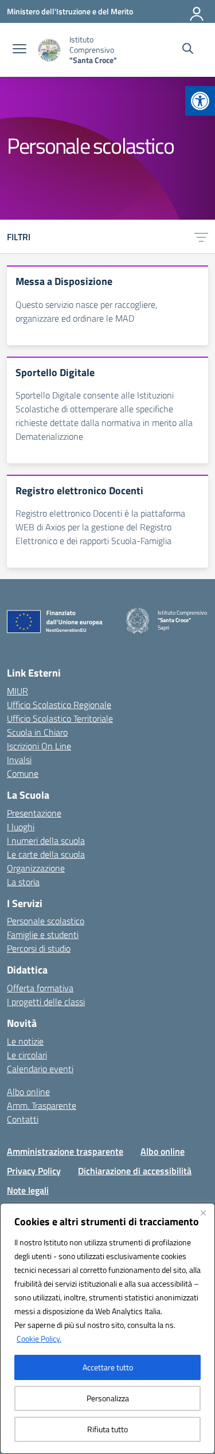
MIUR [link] (17, 691)
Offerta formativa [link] (40, 988)
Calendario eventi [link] (40, 1069)
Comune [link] (22, 773)
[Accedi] (197, 11)
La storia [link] (23, 882)
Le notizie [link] (25, 1041)
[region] (107, 1328)
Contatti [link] (22, 1119)
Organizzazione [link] (36, 868)
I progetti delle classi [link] (46, 1002)
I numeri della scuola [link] (46, 840)
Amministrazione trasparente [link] (65, 1151)
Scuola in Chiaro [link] (37, 732)
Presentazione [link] (34, 813)
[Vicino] (203, 1213)
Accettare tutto (108, 1367)
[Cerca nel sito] (188, 49)
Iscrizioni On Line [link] (39, 746)
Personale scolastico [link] (45, 921)
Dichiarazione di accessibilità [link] (134, 1171)
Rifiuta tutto (107, 1429)
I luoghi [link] (20, 827)
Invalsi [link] (19, 760)
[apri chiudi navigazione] (19, 50)
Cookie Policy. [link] (39, 1338)
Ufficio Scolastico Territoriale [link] (60, 718)
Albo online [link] (28, 1092)
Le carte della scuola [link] (46, 854)
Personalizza (108, 1398)
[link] (200, 101)
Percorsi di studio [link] (39, 948)
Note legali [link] (28, 1190)
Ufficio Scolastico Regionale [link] (59, 705)
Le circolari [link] (27, 1055)
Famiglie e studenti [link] (43, 934)
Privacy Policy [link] (34, 1171)
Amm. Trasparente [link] (41, 1105)
